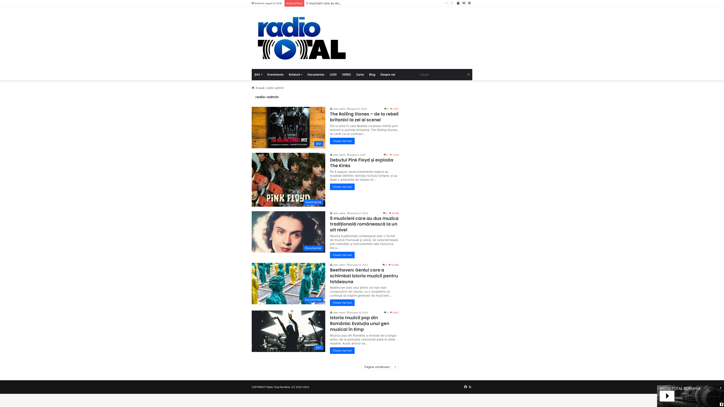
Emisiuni (294, 74)
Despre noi (387, 74)
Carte (360, 74)
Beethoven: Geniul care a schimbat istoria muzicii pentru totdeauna (364, 276)
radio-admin (267, 97)
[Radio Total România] (301, 37)
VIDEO (346, 74)
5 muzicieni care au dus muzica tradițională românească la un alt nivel (356, 3)
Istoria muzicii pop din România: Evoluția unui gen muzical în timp (359, 323)
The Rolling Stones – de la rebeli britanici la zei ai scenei (364, 117)
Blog (372, 74)
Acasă (259, 88)
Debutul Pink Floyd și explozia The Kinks (361, 163)
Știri (257, 74)
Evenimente (275, 74)
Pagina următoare (377, 367)
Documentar (316, 74)
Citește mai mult (342, 140)
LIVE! (333, 74)
